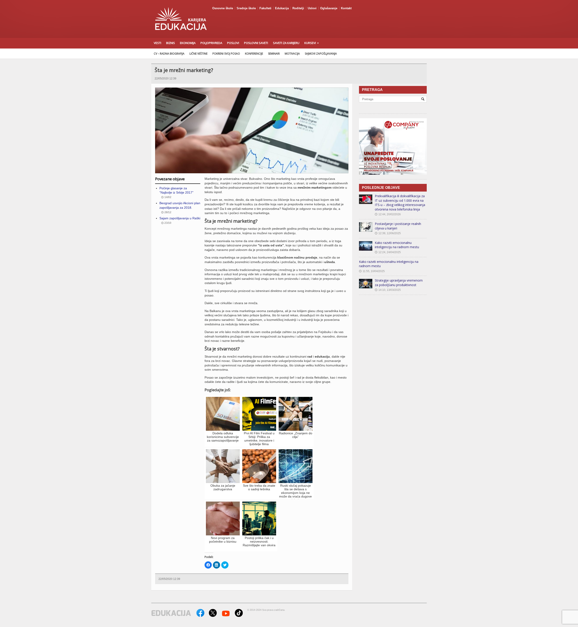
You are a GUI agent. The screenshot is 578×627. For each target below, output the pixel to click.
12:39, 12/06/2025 (388, 233)
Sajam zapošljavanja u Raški (179, 218)
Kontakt (346, 8)
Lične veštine (198, 54)
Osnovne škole (222, 8)
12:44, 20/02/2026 (388, 214)
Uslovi (312, 8)
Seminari (274, 54)
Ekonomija (188, 43)
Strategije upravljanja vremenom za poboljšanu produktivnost (399, 282)
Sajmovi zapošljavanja (321, 54)
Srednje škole (246, 8)
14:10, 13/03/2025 (388, 290)
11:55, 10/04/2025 (372, 271)
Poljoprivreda (211, 43)
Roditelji (298, 8)
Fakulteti (265, 8)
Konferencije (254, 54)
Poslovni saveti (256, 43)
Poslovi (233, 43)
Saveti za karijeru (286, 43)
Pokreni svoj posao (226, 54)
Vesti (157, 43)
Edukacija (282, 8)
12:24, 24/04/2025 (388, 252)
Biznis (170, 43)
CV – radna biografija (169, 54)
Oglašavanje (328, 8)
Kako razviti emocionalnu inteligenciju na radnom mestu (397, 245)
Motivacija (292, 54)
